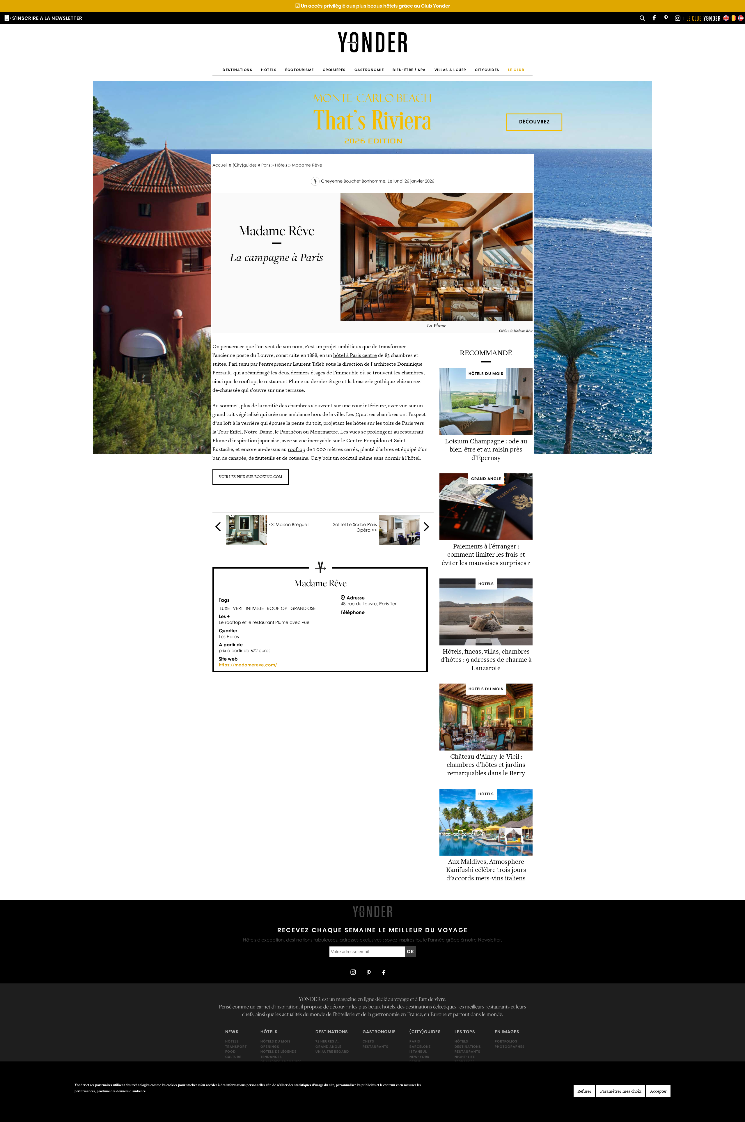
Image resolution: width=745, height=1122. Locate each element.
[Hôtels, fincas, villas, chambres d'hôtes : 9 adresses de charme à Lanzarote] (486, 644)
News (231, 1032)
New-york (419, 1056)
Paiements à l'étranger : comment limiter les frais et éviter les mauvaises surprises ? (486, 554)
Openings (269, 1046)
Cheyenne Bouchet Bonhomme (353, 180)
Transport (236, 1046)
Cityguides (487, 69)
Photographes (510, 1046)
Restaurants (376, 1046)
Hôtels (268, 69)
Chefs (368, 1041)
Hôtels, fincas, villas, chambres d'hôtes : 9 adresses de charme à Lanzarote (486, 660)
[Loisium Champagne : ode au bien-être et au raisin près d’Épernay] (486, 433)
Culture (233, 1056)
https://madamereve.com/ (248, 664)
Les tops (465, 1032)
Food (230, 1051)
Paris (265, 164)
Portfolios (506, 1041)
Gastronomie (369, 69)
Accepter (658, 1091)
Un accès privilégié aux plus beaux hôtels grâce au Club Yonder (372, 6)
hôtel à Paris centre (355, 355)
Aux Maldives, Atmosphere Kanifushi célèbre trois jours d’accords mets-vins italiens (486, 870)
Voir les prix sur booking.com (250, 476)
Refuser (584, 1091)
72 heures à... (327, 1041)
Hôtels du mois (275, 1041)
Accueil (220, 164)
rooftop (296, 449)
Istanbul (418, 1051)
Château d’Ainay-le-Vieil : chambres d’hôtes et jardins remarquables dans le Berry (486, 765)
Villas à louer (450, 69)
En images (507, 1032)
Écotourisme (299, 69)
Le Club (516, 69)
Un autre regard (332, 1051)
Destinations (237, 69)
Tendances (271, 1056)
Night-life (465, 1056)
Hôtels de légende (278, 1051)
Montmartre (324, 431)
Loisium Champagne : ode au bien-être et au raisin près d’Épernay (486, 449)
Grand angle (328, 1046)
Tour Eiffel (229, 431)
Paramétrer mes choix (620, 1091)
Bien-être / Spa (409, 69)
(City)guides (244, 164)
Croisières (334, 69)
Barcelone (420, 1046)
